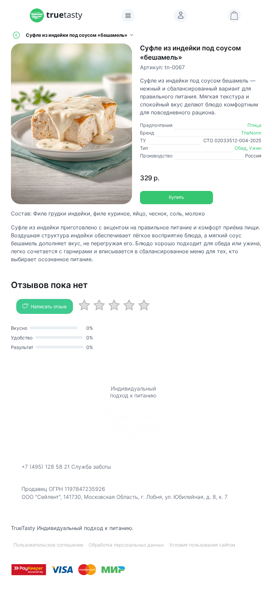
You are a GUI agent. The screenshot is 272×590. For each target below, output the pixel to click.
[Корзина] (234, 15)
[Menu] (128, 15)
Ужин (255, 148)
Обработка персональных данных (126, 545)
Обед (240, 148)
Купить (176, 197)
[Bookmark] (180, 15)
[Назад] (16, 35)
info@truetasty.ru (43, 475)
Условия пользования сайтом (202, 545)
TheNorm (251, 133)
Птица (254, 125)
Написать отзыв (49, 306)
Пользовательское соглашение (48, 545)
